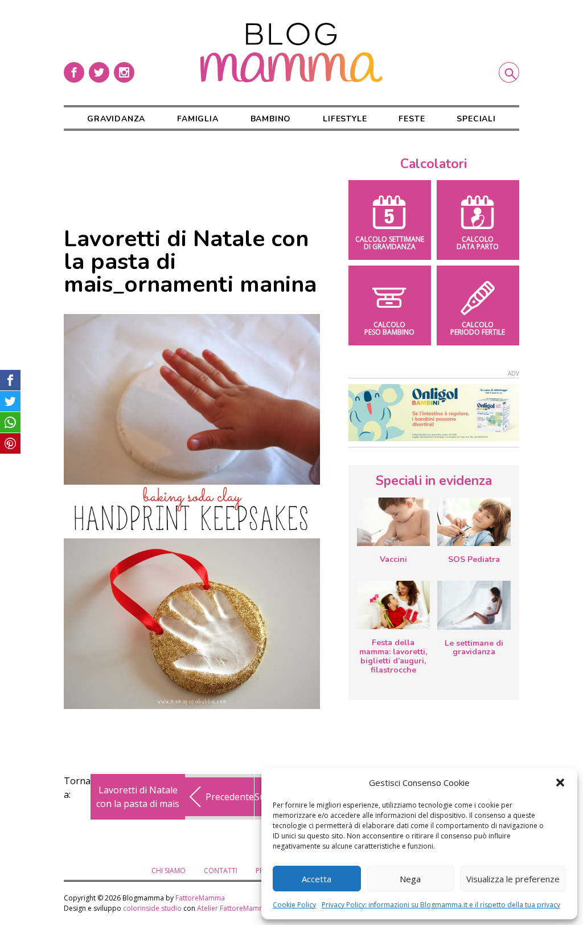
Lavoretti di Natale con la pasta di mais (137, 797)
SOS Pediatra (474, 559)
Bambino (271, 118)
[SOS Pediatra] (473, 522)
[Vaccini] (393, 522)
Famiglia (197, 118)
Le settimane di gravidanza (474, 648)
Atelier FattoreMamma (233, 908)
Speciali (476, 118)
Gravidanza (116, 118)
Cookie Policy (294, 905)
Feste (412, 118)
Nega (410, 879)
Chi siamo (168, 870)
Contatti (220, 870)
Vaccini (393, 559)
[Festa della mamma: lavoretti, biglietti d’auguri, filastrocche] (393, 605)
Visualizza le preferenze (513, 879)
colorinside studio (152, 908)
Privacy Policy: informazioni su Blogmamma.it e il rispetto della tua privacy (441, 905)
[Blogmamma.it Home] (291, 53)
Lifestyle (345, 118)
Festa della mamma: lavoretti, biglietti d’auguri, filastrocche (393, 656)
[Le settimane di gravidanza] (473, 605)
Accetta (316, 879)
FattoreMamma (200, 898)
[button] (560, 782)
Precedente (230, 796)
